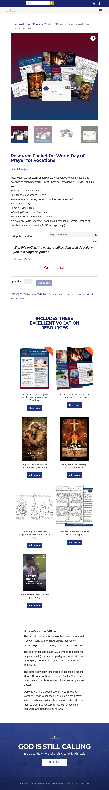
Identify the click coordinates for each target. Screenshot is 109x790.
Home (14, 24)
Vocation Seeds (32, 696)
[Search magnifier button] (52, 3)
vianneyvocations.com (67, 783)
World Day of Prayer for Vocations (36, 24)
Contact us (54, 762)
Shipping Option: (22, 236)
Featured (71, 294)
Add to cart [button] (34, 475)
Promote (14, 298)
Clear (95, 241)
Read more (34, 408)
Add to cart (44, 282)
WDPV (22, 298)
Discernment (87, 294)
